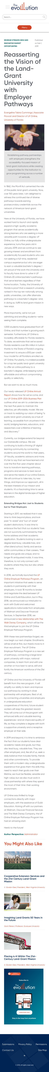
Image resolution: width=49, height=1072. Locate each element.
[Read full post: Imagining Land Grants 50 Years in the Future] (17, 902)
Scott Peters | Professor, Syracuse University (21, 926)
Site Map (42, 1050)
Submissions (8, 1044)
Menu (24, 27)
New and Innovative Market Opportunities (16, 43)
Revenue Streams (12, 40)
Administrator (31, 834)
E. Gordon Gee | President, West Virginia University (24, 887)
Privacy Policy (25, 1044)
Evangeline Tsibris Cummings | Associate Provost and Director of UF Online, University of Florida (24, 116)
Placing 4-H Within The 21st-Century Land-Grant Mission (20, 957)
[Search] (44, 17)
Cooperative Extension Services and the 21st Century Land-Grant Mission (24, 879)
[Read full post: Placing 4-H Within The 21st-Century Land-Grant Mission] (17, 941)
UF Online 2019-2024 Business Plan (25, 398)
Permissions (41, 1044)
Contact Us (8, 1050)
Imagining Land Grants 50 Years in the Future (23, 919)
